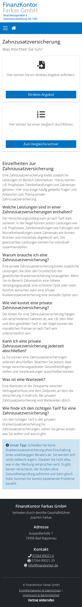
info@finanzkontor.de (43, 565)
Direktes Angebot (41, 94)
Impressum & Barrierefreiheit (41, 595)
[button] (14, 28)
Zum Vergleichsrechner (41, 144)
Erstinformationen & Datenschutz (40, 590)
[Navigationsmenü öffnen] (5, 28)
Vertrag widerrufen (41, 600)
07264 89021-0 (43, 556)
